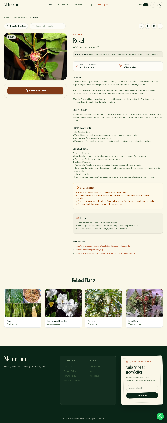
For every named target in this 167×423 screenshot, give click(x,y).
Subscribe (142, 395)
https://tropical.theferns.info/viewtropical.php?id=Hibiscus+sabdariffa (105, 253)
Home (51, 5)
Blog (90, 5)
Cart (92, 371)
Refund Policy (70, 376)
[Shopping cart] (160, 5)
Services (78, 5)
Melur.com (11, 4)
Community (100, 4)
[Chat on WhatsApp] (160, 416)
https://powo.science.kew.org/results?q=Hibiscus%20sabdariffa (103, 246)
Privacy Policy (70, 371)
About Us (68, 366)
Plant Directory (21, 17)
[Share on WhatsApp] (141, 26)
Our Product (62, 5)
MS (140, 5)
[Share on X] (154, 26)
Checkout (94, 376)
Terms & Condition (72, 380)
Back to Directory (16, 26)
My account (95, 366)
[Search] (153, 5)
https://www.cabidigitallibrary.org (89, 250)
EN (146, 5)
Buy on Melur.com (35, 91)
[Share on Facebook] (147, 26)
